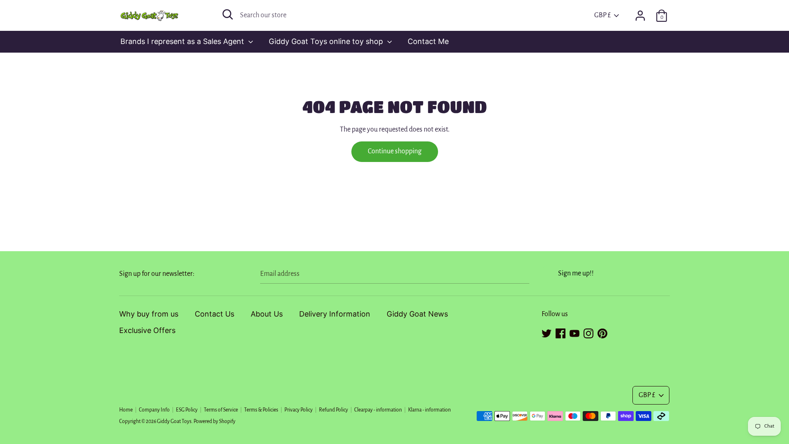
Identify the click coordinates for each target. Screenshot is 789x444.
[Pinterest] (602, 332)
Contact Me (428, 41)
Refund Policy (333, 410)
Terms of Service (221, 410)
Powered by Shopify (214, 421)
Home (126, 410)
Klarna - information (429, 410)
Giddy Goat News (417, 314)
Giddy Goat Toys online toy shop (327, 41)
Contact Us (214, 314)
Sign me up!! (576, 273)
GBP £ (602, 15)
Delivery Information (334, 314)
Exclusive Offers (147, 330)
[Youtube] (574, 332)
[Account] (640, 13)
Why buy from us (148, 314)
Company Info (154, 410)
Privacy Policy (298, 410)
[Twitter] (546, 332)
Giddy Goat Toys (174, 421)
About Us (267, 314)
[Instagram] (588, 332)
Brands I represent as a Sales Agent (183, 41)
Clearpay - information (378, 410)
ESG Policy (187, 410)
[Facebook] (560, 332)
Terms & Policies (261, 410)
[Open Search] (227, 14)
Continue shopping (395, 151)
